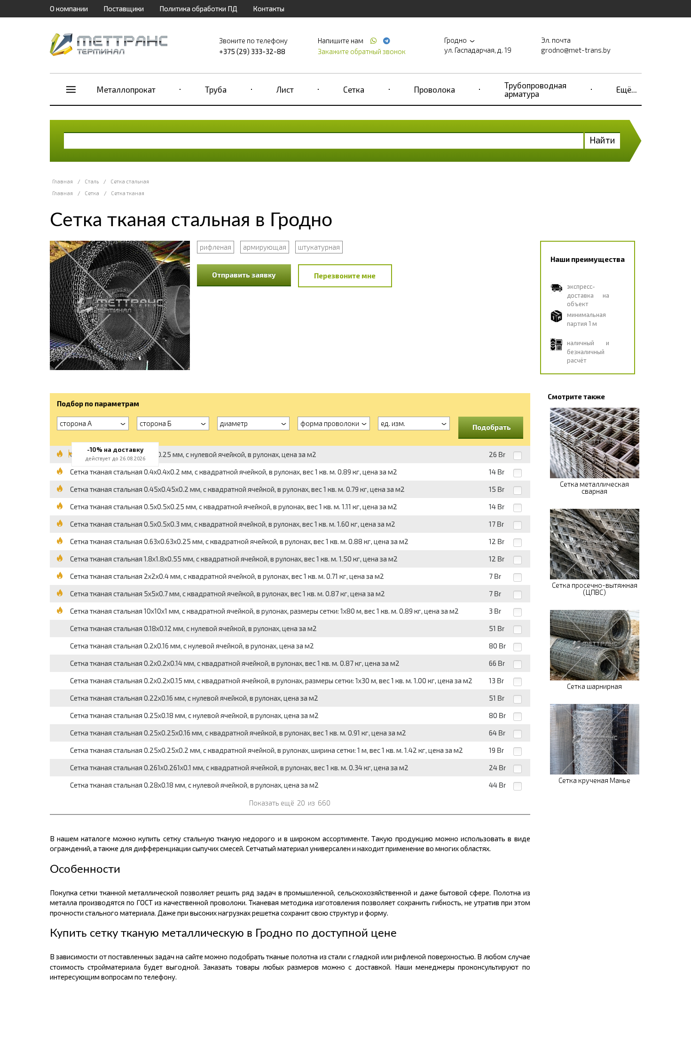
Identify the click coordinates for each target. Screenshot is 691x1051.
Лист (285, 89)
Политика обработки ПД (198, 8)
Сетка (353, 89)
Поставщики (123, 8)
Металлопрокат (126, 89)
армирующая (264, 247)
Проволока (434, 89)
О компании (69, 8)
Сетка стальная (129, 181)
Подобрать (491, 427)
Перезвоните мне (345, 275)
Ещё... (626, 89)
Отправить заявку (244, 274)
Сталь (92, 181)
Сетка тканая (127, 193)
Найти (602, 139)
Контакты (268, 8)
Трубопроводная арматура (535, 89)
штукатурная (319, 247)
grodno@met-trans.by (576, 50)
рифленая (215, 247)
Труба (216, 89)
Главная (62, 181)
